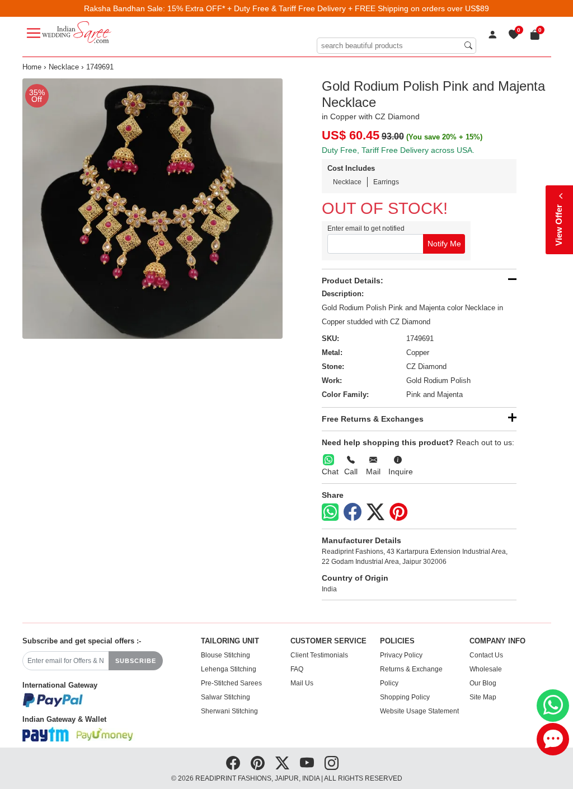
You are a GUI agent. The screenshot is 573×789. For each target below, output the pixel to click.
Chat (330, 471)
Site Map (482, 697)
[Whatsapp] (330, 512)
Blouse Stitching (225, 655)
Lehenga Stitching (228, 669)
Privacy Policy (401, 655)
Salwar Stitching (225, 697)
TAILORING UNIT (230, 641)
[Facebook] (352, 512)
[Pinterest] (398, 512)
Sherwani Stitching (229, 711)
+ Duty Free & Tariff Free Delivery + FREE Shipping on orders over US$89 (358, 8)
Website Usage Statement (419, 711)
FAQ (296, 669)
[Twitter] (375, 512)
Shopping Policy (405, 697)
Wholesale (485, 669)
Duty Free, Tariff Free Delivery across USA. (398, 150)
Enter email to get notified (366, 228)
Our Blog (482, 683)
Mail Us (301, 683)
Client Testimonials (319, 655)
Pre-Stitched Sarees (231, 683)
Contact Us (486, 655)
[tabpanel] (152, 208)
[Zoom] (152, 208)
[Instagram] (332, 763)
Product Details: (352, 280)
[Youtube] (307, 763)
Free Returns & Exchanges (373, 418)
